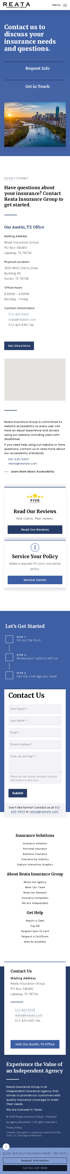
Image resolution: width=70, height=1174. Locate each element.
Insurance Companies (35, 897)
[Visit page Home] (16, 5)
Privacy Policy (14, 1127)
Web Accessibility (35, 941)
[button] (59, 5)
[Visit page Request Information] (33, 68)
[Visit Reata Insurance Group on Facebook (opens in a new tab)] (14, 334)
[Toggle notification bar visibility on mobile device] (6, 1146)
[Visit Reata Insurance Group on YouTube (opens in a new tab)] (29, 334)
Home (8, 178)
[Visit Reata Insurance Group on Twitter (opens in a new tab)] (7, 334)
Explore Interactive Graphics (35, 864)
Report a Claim (35, 920)
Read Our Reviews (35, 892)
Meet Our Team (35, 887)
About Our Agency (35, 882)
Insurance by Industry (35, 859)
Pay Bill (35, 925)
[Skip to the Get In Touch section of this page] (33, 86)
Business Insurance (35, 854)
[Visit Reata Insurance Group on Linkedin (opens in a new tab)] (22, 334)
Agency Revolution (20, 1122)
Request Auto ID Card (35, 931)
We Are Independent (35, 903)
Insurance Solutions (35, 843)
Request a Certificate (35, 936)
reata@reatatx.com (22, 319)
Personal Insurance (35, 848)
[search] (47, 5)
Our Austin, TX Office (24, 227)
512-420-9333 (18, 314)
